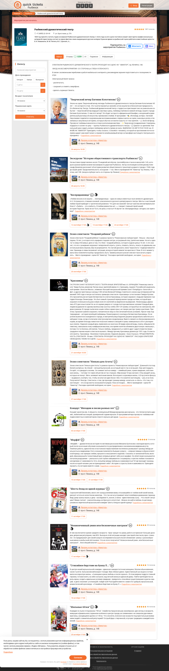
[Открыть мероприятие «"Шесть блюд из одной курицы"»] (59, 500)
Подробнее (8, 652)
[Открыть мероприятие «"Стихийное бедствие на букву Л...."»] (59, 576)
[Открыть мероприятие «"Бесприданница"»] (59, 206)
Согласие (64, 662)
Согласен (78, 658)
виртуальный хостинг (104, 669)
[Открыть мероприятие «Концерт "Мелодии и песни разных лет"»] (59, 419)
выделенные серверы (104, 667)
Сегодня (20, 80)
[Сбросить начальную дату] (42, 85)
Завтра (29, 80)
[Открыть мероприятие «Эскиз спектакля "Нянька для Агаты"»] (59, 373)
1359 (79, 56)
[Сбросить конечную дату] (42, 91)
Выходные (40, 80)
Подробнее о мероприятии (91, 135)
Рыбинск (28, 13)
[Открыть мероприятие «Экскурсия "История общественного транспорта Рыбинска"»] (59, 169)
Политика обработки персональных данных (101, 654)
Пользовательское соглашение (101, 651)
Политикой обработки (80, 664)
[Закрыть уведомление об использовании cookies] (87, 639)
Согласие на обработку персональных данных (101, 658)
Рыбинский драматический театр (53, 29)
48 (85, 57)
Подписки (94, 57)
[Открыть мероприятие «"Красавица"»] (59, 285)
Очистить (30, 117)
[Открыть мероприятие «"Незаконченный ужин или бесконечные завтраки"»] (59, 537)
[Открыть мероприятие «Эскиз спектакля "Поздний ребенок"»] (59, 244)
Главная (17, 13)
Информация (107, 57)
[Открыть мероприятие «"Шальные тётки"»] (59, 618)
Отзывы (69, 57)
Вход (135, 6)
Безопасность (101, 661)
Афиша (59, 57)
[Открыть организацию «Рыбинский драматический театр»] (23, 37)
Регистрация (147, 6)
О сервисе (137, 651)
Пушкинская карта (23, 106)
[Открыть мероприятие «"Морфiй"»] (59, 451)
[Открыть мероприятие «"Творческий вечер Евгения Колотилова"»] (59, 111)
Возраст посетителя (24, 96)
